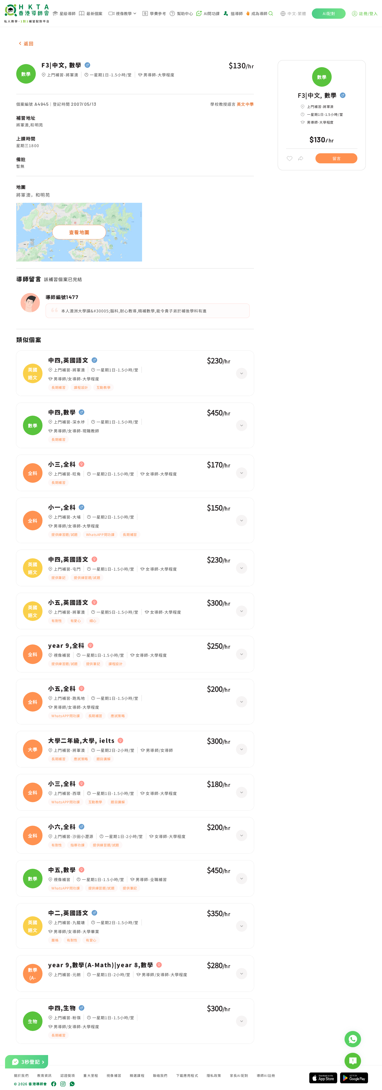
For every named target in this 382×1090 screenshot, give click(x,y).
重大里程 (90, 1075)
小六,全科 (62, 827)
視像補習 (114, 1075)
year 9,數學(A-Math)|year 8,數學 (100, 965)
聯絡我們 (160, 1075)
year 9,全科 (66, 645)
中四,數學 (62, 412)
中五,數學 (62, 870)
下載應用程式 (187, 1075)
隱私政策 (214, 1075)
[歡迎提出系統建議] (353, 1061)
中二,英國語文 (68, 913)
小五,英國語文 (68, 602)
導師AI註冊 (266, 1075)
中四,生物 (62, 1008)
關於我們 (21, 1075)
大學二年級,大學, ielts (81, 741)
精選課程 (137, 1075)
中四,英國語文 (68, 360)
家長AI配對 (239, 1075)
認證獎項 (67, 1075)
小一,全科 (62, 507)
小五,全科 (62, 689)
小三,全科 (62, 464)
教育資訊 (44, 1075)
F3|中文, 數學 (61, 65)
